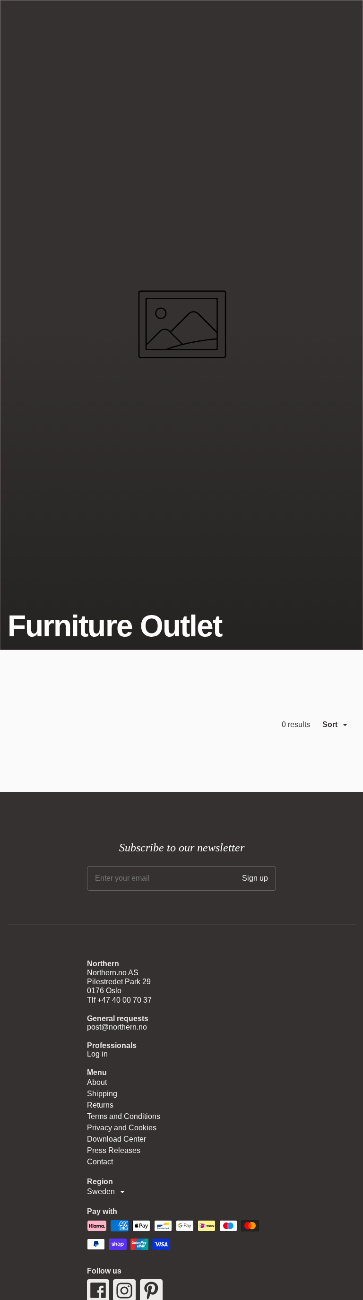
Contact (100, 1162)
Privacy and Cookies (121, 1128)
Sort (329, 724)
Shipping (102, 1094)
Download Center (116, 1139)
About (97, 1082)
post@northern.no (117, 1027)
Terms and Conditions (123, 1116)
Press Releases (113, 1150)
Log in (97, 1054)
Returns (100, 1105)
